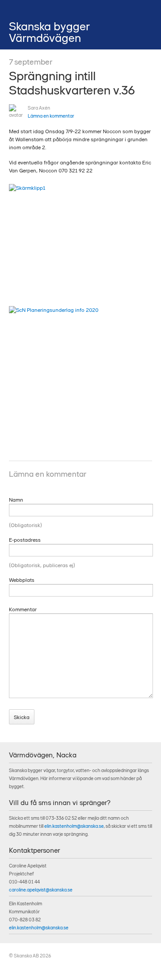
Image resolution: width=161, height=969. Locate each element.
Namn (16, 500)
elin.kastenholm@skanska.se (74, 826)
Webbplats (21, 580)
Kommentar (23, 609)
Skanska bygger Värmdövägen (49, 32)
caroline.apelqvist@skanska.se (40, 890)
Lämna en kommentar (51, 116)
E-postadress (25, 540)
